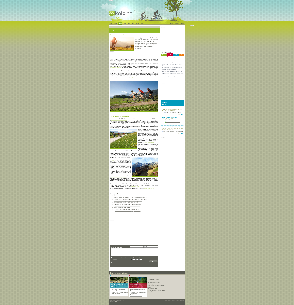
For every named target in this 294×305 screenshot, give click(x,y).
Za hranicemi (117, 191)
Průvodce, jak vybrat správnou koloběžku (169, 78)
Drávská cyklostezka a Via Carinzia (122, 207)
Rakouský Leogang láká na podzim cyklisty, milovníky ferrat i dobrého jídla (130, 197)
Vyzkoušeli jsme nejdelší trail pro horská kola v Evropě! (126, 209)
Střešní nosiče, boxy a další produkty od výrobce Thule (172, 71)
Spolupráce (182, 300)
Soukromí (173, 300)
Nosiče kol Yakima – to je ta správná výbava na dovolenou (172, 62)
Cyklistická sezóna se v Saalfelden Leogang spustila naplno (127, 211)
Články (115, 23)
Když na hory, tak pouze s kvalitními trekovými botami (172, 67)
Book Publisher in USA (153, 279)
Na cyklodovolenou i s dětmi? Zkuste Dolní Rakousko (126, 202)
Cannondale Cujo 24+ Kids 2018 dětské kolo (172, 127)
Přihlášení (182, 23)
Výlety (120, 23)
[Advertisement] (175, 286)
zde (132, 77)
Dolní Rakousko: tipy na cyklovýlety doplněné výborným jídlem (128, 201)
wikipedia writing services (153, 282)
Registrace (177, 23)
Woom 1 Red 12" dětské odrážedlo (170, 108)
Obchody (137, 23)
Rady (125, 23)
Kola (133, 23)
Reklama (165, 300)
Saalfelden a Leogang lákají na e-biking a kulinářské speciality (127, 204)
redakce (124, 191)
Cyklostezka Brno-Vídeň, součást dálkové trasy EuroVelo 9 (127, 206)
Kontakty (177, 300)
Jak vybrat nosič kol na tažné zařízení (169, 69)
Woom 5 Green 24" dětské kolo (169, 117)
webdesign (112, 301)
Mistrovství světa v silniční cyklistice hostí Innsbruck (126, 196)
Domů (111, 23)
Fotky (142, 23)
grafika (116, 301)
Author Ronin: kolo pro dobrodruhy (118, 294)
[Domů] (124, 15)
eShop (129, 23)
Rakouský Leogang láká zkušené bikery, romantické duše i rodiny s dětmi (130, 199)
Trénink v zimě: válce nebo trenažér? (168, 57)
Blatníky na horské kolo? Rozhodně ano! (169, 76)
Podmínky (169, 300)
